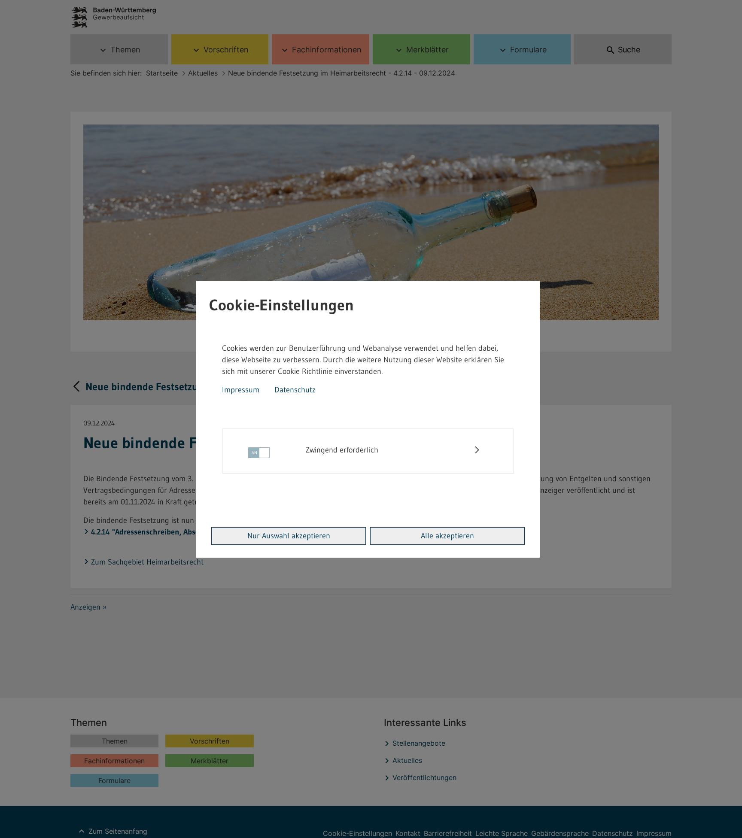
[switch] (259, 455)
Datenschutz (295, 390)
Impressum (240, 390)
